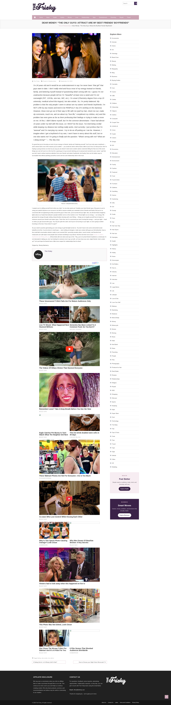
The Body (114, 425)
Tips (113, 428)
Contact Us (110, 702)
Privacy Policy (135, 702)
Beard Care (115, 57)
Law (113, 283)
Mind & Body (115, 317)
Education (115, 153)
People (114, 356)
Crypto (114, 134)
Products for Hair (117, 367)
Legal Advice (115, 287)
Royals (121, 17)
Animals (114, 42)
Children (114, 103)
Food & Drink (115, 180)
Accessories (115, 38)
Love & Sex (115, 298)
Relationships (85, 17)
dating (39, 658)
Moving (114, 333)
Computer (115, 118)
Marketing (115, 310)
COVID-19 (115, 126)
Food (113, 176)
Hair (113, 222)
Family (114, 164)
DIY (113, 145)
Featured (114, 172)
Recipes (114, 375)
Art (113, 49)
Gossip (114, 210)
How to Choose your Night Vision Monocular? (91, 662)
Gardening (115, 199)
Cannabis (114, 84)
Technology (115, 421)
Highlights (115, 245)
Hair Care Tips (116, 225)
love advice (51, 658)
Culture (114, 137)
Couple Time (115, 122)
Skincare (114, 398)
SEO (113, 390)
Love (76, 17)
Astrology (114, 53)
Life (113, 291)
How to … (115, 268)
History (114, 248)
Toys (113, 440)
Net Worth (115, 344)
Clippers (114, 111)
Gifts (113, 203)
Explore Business (124, 515)
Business (114, 76)
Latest (116, 702)
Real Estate (115, 371)
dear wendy (44, 658)
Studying (114, 405)
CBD (113, 95)
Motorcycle (115, 325)
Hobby (114, 252)
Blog (113, 72)
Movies (70, 17)
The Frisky (37, 81)
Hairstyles (115, 237)
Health (55, 17)
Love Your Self (116, 302)
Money (114, 321)
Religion (114, 382)
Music (113, 336)
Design (114, 141)
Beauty (114, 61)
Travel (128, 17)
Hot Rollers (115, 264)
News (48, 17)
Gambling (114, 191)
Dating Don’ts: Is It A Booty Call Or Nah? (46, 662)
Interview (114, 279)
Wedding (114, 467)
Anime (114, 46)
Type (113, 448)
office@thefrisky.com (79, 689)
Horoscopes (115, 260)
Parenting (113, 17)
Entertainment (103, 17)
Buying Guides (116, 80)
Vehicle (114, 455)
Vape (113, 451)
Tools (113, 436)
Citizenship (115, 107)
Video (113, 459)
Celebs (62, 17)
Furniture (114, 183)
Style (94, 17)
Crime (113, 130)
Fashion (114, 168)
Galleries (114, 187)
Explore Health (125, 488)
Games (114, 195)
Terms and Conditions (125, 702)
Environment (115, 160)
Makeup (114, 306)
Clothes (114, 114)
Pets (113, 359)
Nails (113, 340)
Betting (114, 65)
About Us (104, 702)
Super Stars (115, 413)
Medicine (114, 314)
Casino (114, 91)
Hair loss (114, 233)
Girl (113, 206)
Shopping (114, 394)
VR (113, 463)
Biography (115, 69)
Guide (113, 214)
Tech (113, 417)
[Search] (135, 3)
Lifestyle (114, 294)
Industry (114, 271)
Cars (113, 88)
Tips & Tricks (115, 432)
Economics (115, 149)
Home (41, 17)
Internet (114, 275)
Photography (115, 363)
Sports (114, 402)
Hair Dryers (115, 229)
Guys (113, 218)
